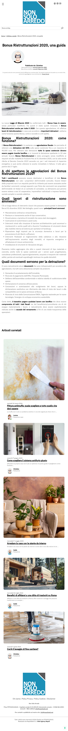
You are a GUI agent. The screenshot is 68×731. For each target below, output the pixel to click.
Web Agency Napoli (43, 721)
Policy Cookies (40, 699)
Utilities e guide (11, 36)
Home (3, 36)
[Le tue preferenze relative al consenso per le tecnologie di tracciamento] (65, 728)
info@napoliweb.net (47, 712)
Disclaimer (51, 699)
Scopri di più (45, 74)
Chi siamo (16, 699)
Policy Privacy (27, 699)
